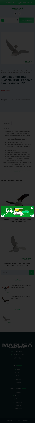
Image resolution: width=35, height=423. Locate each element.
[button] (32, 207)
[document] (17, 211)
